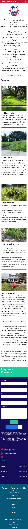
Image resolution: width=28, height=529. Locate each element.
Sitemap (14, 522)
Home (14, 502)
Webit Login (14, 527)
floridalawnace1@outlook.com (14, 75)
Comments (3, 406)
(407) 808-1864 (14, 495)
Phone (2, 400)
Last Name (3, 387)
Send (14, 422)
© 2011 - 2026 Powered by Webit (14, 519)
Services (14, 512)
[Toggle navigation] (25, 2)
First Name (3, 380)
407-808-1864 (18, 74)
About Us (14, 504)
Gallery (14, 507)
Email (2, 393)
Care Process (14, 515)
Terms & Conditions (14, 524)
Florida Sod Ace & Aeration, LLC (9, 1)
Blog (14, 509)
